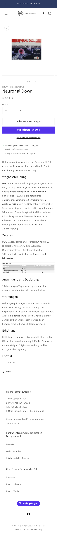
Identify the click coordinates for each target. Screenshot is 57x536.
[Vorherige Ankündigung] (5, 4)
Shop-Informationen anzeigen (20, 153)
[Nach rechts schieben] (35, 81)
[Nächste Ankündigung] (51, 4)
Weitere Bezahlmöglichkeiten (29, 137)
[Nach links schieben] (22, 81)
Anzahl (5, 104)
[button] (6, 13)
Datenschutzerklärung (33, 529)
